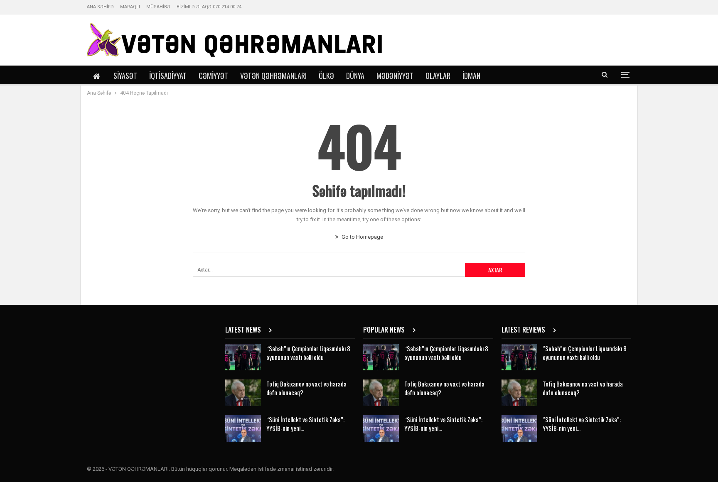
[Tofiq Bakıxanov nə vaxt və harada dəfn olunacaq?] (243, 392)
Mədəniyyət (394, 75)
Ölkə (326, 75)
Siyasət (125, 75)
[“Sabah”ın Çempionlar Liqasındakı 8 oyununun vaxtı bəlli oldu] (243, 357)
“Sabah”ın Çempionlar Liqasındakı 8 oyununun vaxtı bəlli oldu (308, 353)
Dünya (355, 75)
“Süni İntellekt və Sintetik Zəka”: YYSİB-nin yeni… (305, 424)
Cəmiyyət (213, 75)
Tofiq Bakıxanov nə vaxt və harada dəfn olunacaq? (306, 388)
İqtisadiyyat (168, 75)
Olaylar (437, 75)
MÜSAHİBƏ (158, 7)
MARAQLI (130, 7)
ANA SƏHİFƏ (100, 7)
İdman (471, 75)
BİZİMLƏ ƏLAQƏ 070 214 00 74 (209, 7)
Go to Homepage (361, 237)
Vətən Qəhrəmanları (273, 75)
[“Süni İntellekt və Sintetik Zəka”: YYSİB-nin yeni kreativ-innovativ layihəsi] (243, 428)
